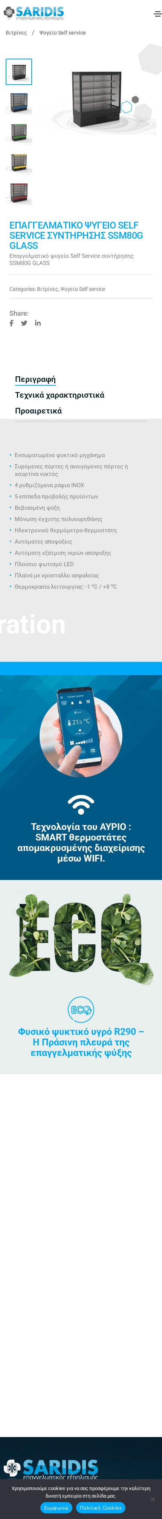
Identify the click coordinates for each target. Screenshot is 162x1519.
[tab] (81, 380)
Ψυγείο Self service (63, 33)
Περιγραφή (35, 379)
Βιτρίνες (16, 33)
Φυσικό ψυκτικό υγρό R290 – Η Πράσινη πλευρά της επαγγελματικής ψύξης (81, 1042)
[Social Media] (11, 322)
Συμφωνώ (56, 1508)
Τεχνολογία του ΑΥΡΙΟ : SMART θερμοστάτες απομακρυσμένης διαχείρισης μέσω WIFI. (81, 842)
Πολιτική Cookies (101, 1508)
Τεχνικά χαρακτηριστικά (59, 395)
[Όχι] (152, 1499)
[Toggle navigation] (158, 14)
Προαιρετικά (38, 410)
